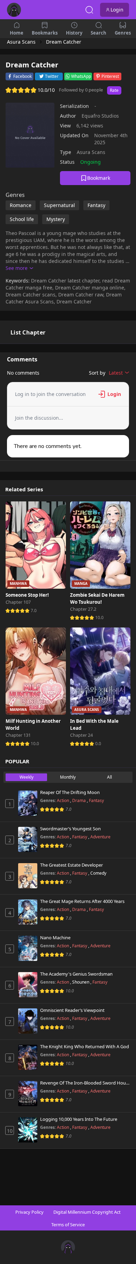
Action (63, 800)
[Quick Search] (89, 10)
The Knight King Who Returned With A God (84, 1047)
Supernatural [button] (59, 205)
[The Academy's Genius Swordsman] (27, 984)
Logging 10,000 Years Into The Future (78, 1119)
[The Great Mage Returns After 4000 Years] (27, 912)
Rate (114, 90)
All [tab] (109, 777)
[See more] (19, 268)
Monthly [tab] (68, 777)
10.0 (99, 617)
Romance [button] (20, 205)
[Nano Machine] (27, 948)
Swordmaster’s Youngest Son (70, 829)
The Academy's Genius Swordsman (76, 974)
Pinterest (110, 76)
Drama (79, 800)
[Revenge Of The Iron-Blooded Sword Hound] (27, 1093)
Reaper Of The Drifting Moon (70, 792)
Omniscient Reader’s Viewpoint (72, 1010)
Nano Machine (55, 938)
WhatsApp (81, 76)
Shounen (81, 982)
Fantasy (96, 800)
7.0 (34, 610)
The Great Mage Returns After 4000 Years (82, 901)
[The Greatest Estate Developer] (27, 875)
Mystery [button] (55, 219)
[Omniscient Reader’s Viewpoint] (27, 1021)
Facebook (22, 76)
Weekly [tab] (26, 777)
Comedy (98, 873)
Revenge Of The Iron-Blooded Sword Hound (85, 1083)
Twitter (52, 76)
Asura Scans (91, 152)
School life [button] (22, 219)
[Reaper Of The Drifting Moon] (27, 803)
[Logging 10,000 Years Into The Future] (27, 1129)
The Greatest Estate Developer (71, 865)
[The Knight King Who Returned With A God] (27, 1057)
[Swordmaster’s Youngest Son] (27, 839)
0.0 (98, 744)
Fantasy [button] (96, 205)
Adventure (100, 837)
